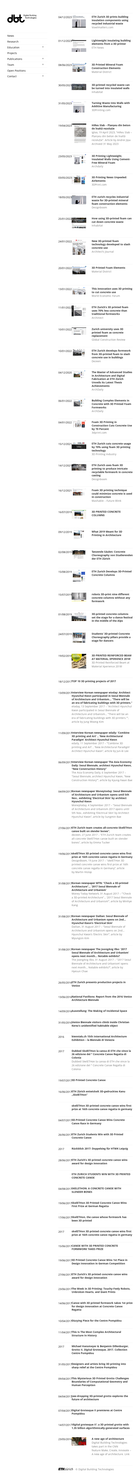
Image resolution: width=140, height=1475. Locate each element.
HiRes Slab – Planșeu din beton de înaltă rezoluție (111, 126)
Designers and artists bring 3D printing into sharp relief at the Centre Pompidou (99, 1365)
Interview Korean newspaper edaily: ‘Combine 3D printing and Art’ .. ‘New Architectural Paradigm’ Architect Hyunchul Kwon (100, 736)
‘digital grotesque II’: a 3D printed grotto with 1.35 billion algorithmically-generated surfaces (101, 1426)
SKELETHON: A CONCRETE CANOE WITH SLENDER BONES (96, 1190)
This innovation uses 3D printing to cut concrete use (112, 290)
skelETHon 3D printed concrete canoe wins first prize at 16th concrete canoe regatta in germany (102, 1107)
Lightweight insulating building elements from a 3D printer (111, 42)
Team (10, 64)
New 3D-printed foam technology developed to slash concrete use (111, 244)
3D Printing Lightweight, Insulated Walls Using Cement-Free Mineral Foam (111, 159)
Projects (12, 53)
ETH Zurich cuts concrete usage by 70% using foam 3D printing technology (111, 447)
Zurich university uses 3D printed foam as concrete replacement (107, 332)
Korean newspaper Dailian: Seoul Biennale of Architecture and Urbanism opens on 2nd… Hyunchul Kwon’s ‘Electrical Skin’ (100, 919)
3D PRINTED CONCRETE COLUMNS (106, 513)
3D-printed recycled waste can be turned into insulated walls (111, 86)
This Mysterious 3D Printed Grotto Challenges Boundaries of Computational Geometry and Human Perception (100, 1382)
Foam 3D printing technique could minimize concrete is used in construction (112, 493)
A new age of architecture (108, 1438)
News (10, 35)
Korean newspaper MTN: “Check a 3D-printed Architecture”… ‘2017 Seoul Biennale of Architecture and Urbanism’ (100, 886)
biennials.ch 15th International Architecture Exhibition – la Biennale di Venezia (99, 1038)
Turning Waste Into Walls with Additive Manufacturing (111, 104)
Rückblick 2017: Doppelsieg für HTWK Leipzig (100, 1148)
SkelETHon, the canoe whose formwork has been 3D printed (99, 1218)
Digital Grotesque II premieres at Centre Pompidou (97, 1412)
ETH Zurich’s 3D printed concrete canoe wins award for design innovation (99, 1161)
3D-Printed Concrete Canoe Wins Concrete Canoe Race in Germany (98, 1121)
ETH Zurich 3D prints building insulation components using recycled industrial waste (110, 20)
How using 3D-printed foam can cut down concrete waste (112, 220)
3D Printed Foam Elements (108, 267)
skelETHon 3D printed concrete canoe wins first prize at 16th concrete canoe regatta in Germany (102, 855)
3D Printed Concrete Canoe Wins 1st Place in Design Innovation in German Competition (99, 1261)
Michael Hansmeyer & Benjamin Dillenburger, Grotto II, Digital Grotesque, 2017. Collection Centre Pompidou (100, 1349)
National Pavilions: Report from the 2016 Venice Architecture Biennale (102, 998)
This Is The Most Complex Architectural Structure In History (96, 1333)
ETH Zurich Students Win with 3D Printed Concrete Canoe (97, 1136)
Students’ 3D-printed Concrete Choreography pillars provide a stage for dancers (111, 637)
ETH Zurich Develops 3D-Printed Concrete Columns (112, 573)
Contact (12, 76)
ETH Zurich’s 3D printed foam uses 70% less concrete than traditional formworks (110, 310)
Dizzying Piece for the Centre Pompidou (97, 1320)
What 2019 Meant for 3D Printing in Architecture (107, 533)
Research (13, 41)
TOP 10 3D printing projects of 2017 (94, 681)
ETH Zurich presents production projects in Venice (99, 983)
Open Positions (16, 70)
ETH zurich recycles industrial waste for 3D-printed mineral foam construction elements (110, 200)
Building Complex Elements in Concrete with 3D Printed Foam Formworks (111, 404)
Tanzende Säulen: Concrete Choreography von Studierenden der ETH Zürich (112, 555)
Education (13, 47)
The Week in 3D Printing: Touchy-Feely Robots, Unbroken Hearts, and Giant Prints (101, 1290)
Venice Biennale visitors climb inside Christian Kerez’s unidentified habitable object (100, 1023)
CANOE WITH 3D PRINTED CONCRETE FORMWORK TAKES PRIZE (95, 1247)
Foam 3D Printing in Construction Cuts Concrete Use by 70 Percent (112, 425)
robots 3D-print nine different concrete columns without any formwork (111, 597)
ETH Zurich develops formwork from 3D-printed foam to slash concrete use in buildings (111, 354)
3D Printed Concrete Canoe (89, 1080)
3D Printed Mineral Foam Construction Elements (107, 66)
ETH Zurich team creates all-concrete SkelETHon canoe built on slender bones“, (102, 829)
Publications (14, 59)
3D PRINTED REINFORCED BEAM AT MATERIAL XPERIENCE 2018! (111, 657)
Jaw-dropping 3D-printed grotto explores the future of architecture (100, 1397)
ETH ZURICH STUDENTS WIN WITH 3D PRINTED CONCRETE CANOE (101, 1175)
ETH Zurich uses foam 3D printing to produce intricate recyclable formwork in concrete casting (112, 470)
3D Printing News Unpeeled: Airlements (109, 179)
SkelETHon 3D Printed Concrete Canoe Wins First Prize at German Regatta (99, 1204)
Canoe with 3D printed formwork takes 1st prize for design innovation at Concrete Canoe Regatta (102, 1306)
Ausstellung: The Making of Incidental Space (99, 1011)
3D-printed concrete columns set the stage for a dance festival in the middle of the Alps (112, 617)
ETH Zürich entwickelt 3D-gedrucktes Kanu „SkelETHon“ (98, 1093)
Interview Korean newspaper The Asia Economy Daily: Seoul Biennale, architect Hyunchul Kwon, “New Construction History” (102, 765)
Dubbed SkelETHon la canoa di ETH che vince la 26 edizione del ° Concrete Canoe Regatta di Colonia (101, 1054)
